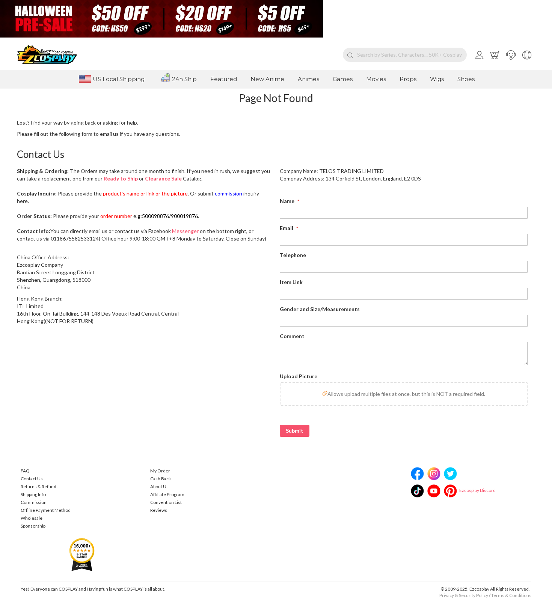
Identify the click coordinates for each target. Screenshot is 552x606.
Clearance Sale (163, 178)
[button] (511, 55)
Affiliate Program (167, 494)
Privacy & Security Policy (463, 595)
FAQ (25, 471)
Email (287, 228)
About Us (159, 486)
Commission (34, 502)
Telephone (293, 255)
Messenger (185, 231)
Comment (292, 336)
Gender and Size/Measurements (320, 309)
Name (288, 201)
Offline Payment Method (46, 510)
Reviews (158, 510)
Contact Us (32, 478)
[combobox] (405, 55)
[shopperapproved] (82, 554)
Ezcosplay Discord (477, 490)
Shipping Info (33, 494)
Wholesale (31, 518)
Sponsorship (33, 526)
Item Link (291, 282)
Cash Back (160, 478)
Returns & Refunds (40, 486)
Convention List (166, 502)
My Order (160, 471)
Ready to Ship (121, 178)
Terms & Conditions (511, 595)
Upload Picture (298, 376)
